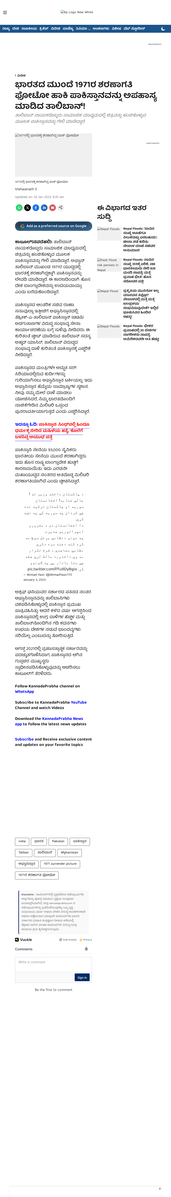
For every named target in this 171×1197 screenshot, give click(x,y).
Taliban (24, 853)
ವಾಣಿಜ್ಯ (68, 29)
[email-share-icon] (52, 210)
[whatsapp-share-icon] (19, 210)
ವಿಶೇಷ (116, 29)
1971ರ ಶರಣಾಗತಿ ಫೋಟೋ (37, 875)
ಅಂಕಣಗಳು (101, 29)
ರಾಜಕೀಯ (29, 29)
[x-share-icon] (27, 210)
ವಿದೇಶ (55, 29)
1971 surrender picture (60, 864)
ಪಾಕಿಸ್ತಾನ (79, 841)
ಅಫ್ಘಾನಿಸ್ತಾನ (27, 864)
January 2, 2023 (34, 580)
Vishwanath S (26, 189)
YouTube (79, 702)
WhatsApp (24, 691)
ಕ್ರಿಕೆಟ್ (43, 29)
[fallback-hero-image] (109, 234)
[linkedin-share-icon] (44, 210)
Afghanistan (69, 853)
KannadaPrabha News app (49, 721)
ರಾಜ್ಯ (6, 29)
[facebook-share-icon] (36, 210)
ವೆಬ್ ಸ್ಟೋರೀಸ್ (134, 29)
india (22, 841)
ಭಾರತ (38, 841)
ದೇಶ (15, 29)
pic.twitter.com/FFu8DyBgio (52, 569)
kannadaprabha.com (60, 903)
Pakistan (58, 841)
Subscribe (24, 739)
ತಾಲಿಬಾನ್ (45, 853)
